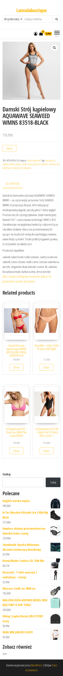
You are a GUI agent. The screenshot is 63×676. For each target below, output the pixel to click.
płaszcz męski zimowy (24, 164)
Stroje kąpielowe (34, 160)
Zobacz (9, 148)
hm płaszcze (50, 160)
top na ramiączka (24, 167)
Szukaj (6, 474)
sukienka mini (54, 164)
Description (12, 184)
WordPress (36, 665)
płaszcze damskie (41, 164)
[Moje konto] (35, 33)
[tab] (15, 184)
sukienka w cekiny (9, 167)
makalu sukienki (9, 164)
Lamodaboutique (31, 10)
